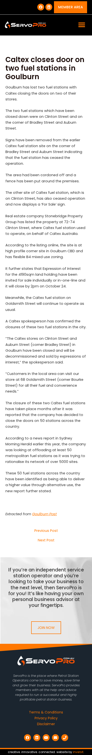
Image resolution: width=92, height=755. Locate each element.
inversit (78, 752)
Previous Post (46, 531)
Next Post (46, 540)
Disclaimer (46, 724)
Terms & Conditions (46, 712)
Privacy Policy (46, 718)
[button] (81, 25)
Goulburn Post (44, 514)
